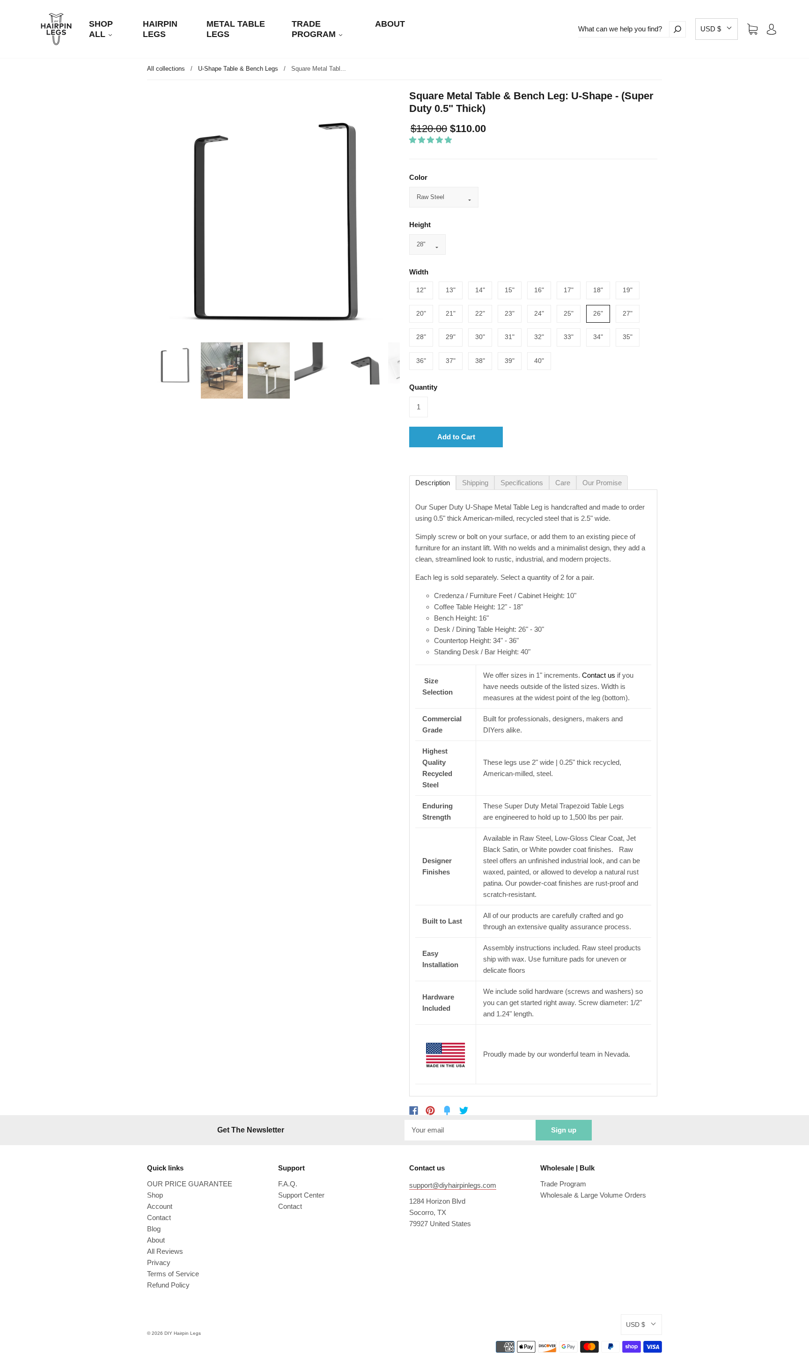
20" (421, 313)
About (156, 1240)
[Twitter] (464, 1110)
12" (421, 290)
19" (627, 290)
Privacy (158, 1262)
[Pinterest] (430, 1110)
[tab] (432, 482)
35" (627, 336)
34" (598, 336)
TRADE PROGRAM (315, 29)
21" (451, 313)
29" (451, 336)
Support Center (301, 1195)
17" (569, 290)
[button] (716, 29)
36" (421, 360)
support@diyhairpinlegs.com (452, 1185)
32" (539, 336)
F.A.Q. (287, 1184)
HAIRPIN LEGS (160, 29)
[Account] (771, 29)
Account (159, 1206)
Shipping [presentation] (475, 483)
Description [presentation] (432, 483)
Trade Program (563, 1184)
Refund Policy (168, 1285)
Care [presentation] (562, 483)
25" (569, 313)
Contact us (598, 675)
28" (421, 336)
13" (451, 290)
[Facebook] (413, 1110)
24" (539, 313)
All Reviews (165, 1251)
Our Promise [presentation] (602, 483)
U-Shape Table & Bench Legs (238, 68)
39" (510, 360)
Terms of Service (173, 1274)
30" (480, 336)
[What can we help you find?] (623, 29)
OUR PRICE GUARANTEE (189, 1184)
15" (510, 290)
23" (510, 313)
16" (539, 290)
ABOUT (390, 24)
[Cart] (752, 29)
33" (569, 336)
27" (627, 313)
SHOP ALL (101, 29)
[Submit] (677, 29)
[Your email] (470, 1130)
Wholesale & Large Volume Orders (593, 1195)
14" (480, 290)
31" (510, 336)
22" (480, 313)
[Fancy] (447, 1110)
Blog (154, 1229)
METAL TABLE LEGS (235, 29)
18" (598, 290)
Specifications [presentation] (521, 483)
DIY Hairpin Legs (182, 1333)
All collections (166, 68)
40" (539, 360)
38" (480, 360)
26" (598, 313)
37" (451, 360)
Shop (155, 1195)
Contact (159, 1217)
